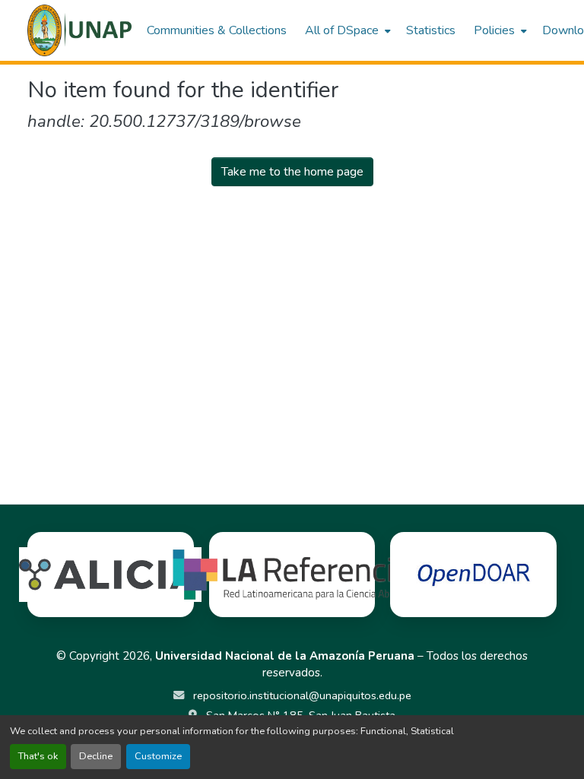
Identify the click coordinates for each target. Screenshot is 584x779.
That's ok (38, 756)
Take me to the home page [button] (292, 171)
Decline (96, 756)
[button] (79, 30)
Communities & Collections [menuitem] (217, 30)
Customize (158, 756)
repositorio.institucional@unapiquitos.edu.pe (300, 695)
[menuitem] (346, 30)
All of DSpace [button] (342, 30)
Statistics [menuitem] (430, 30)
